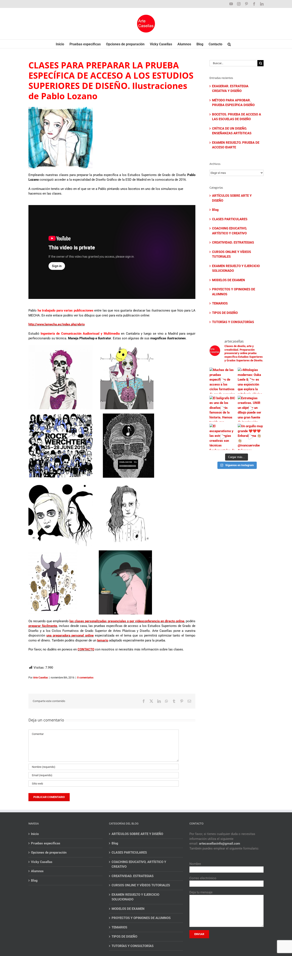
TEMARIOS (220, 303)
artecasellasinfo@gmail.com (219, 843)
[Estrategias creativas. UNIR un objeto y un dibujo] (251, 409)
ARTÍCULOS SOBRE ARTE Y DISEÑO (232, 198)
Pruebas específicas (45, 843)
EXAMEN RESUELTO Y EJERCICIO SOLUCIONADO (236, 268)
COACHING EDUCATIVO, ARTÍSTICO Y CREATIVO (229, 230)
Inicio (35, 834)
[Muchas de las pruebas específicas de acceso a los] (222, 381)
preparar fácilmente (42, 626)
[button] (229, 44)
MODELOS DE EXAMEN (228, 280)
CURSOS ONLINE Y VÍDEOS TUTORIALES (231, 254)
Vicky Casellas (41, 862)
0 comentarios (85, 677)
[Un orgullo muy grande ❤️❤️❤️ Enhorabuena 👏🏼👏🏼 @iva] (251, 437)
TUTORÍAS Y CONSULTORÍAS (233, 322)
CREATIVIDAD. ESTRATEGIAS (233, 242)
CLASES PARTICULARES (229, 219)
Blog (215, 210)
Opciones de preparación (48, 852)
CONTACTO (86, 649)
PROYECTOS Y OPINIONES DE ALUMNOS (233, 291)
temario (102, 640)
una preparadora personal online (70, 635)
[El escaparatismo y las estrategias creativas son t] (222, 437)
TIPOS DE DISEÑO (225, 313)
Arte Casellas (40, 677)
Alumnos (37, 871)
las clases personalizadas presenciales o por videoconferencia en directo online (126, 621)
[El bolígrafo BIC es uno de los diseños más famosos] (222, 409)
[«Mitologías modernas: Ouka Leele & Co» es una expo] (251, 381)
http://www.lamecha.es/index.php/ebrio (56, 324)
